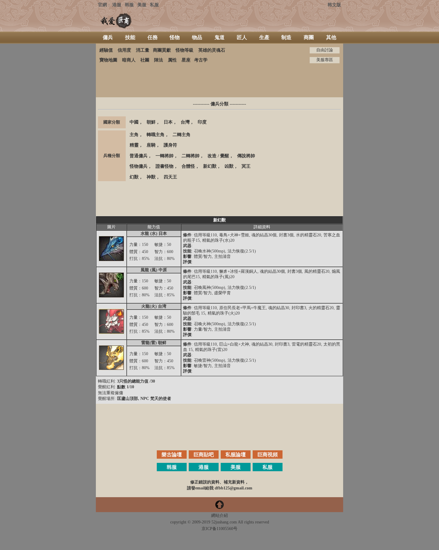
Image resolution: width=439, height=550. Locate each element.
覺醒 (224, 155)
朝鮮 (151, 122)
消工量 (142, 50)
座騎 (151, 145)
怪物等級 (185, 50)
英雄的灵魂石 (211, 50)
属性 (172, 60)
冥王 (246, 166)
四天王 (170, 177)
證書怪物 (165, 166)
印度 (202, 122)
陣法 (158, 60)
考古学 (201, 60)
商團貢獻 (162, 50)
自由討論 (324, 50)
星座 (186, 60)
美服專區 (324, 60)
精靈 (134, 145)
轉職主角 (156, 134)
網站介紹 (219, 515)
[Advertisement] (219, 80)
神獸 (151, 177)
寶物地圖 (108, 60)
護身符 (170, 145)
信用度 (124, 50)
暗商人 (129, 60)
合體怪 (188, 166)
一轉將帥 (165, 155)
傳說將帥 (246, 155)
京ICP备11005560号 (219, 528)
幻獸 (134, 177)
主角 (134, 134)
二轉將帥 (190, 155)
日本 (168, 122)
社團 (144, 60)
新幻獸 (210, 166)
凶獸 (229, 166)
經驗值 (106, 50)
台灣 (185, 122)
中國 (134, 122)
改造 (212, 155)
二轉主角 (182, 134)
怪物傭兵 (139, 166)
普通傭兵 (139, 155)
